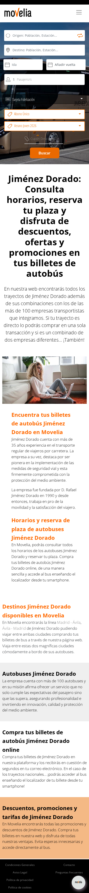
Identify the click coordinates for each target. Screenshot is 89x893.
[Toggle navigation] (79, 12)
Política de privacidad (19, 880)
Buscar (44, 153)
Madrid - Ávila (69, 622)
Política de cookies (19, 887)
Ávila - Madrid (14, 628)
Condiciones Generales (20, 865)
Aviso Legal (20, 872)
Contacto (69, 865)
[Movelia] (18, 12)
